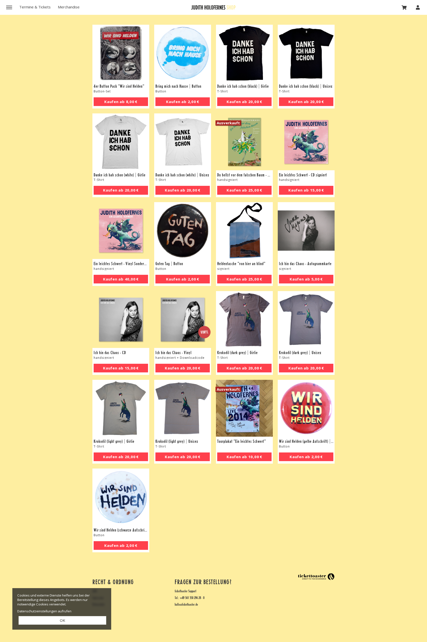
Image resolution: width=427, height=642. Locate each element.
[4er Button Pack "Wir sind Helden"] (120, 53)
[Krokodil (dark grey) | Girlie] (244, 319)
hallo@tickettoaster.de (186, 604)
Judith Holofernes (213, 7)
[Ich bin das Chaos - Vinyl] (182, 319)
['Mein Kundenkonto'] (418, 7)
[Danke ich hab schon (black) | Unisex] (306, 53)
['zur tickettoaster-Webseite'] (316, 576)
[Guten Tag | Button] (182, 230)
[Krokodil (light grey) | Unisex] (182, 408)
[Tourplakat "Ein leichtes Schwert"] (244, 408)
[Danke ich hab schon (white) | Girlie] (120, 141)
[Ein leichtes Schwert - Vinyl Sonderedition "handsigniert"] (120, 230)
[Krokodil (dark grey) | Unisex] (306, 319)
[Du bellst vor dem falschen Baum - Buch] (244, 141)
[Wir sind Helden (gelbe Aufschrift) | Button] (306, 408)
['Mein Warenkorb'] (404, 7)
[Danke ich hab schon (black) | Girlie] (244, 53)
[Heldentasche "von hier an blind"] (244, 230)
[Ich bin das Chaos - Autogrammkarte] (306, 230)
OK (62, 620)
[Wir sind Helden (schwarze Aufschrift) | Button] (120, 497)
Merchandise (69, 6)
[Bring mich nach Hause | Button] (182, 53)
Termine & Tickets (35, 6)
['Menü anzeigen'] (9, 7)
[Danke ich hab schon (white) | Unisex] (182, 141)
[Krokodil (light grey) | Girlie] (120, 408)
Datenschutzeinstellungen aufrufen (44, 611)
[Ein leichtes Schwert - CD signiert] (306, 141)
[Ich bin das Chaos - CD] (120, 319)
